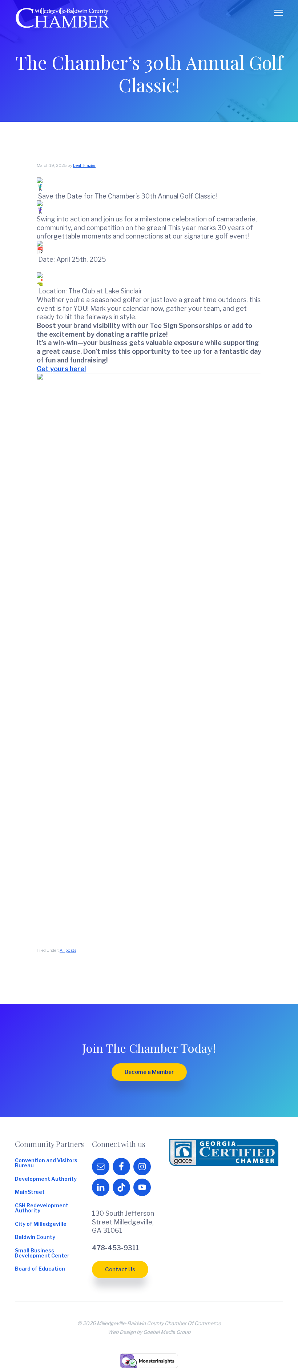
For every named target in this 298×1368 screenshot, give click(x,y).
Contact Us (120, 1269)
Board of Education (40, 1268)
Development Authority (46, 1179)
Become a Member (149, 1072)
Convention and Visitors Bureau (46, 1163)
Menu (278, 12)
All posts (68, 950)
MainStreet (30, 1192)
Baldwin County (35, 1237)
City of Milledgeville (41, 1224)
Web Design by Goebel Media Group (149, 1332)
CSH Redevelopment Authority (41, 1208)
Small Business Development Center (42, 1253)
